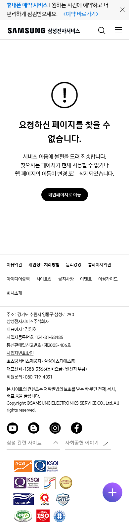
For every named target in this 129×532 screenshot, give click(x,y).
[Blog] (34, 429)
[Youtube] (13, 429)
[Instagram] (55, 429)
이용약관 (14, 265)
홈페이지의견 (99, 265)
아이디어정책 (18, 279)
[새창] (23, 466)
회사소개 (14, 293)
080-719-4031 (38, 377)
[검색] (102, 30)
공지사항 (65, 279)
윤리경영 (73, 265)
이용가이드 (107, 279)
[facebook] (77, 429)
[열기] (112, 492)
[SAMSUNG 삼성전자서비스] (43, 31)
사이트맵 (44, 279)
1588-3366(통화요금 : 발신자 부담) (55, 369)
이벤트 (86, 279)
